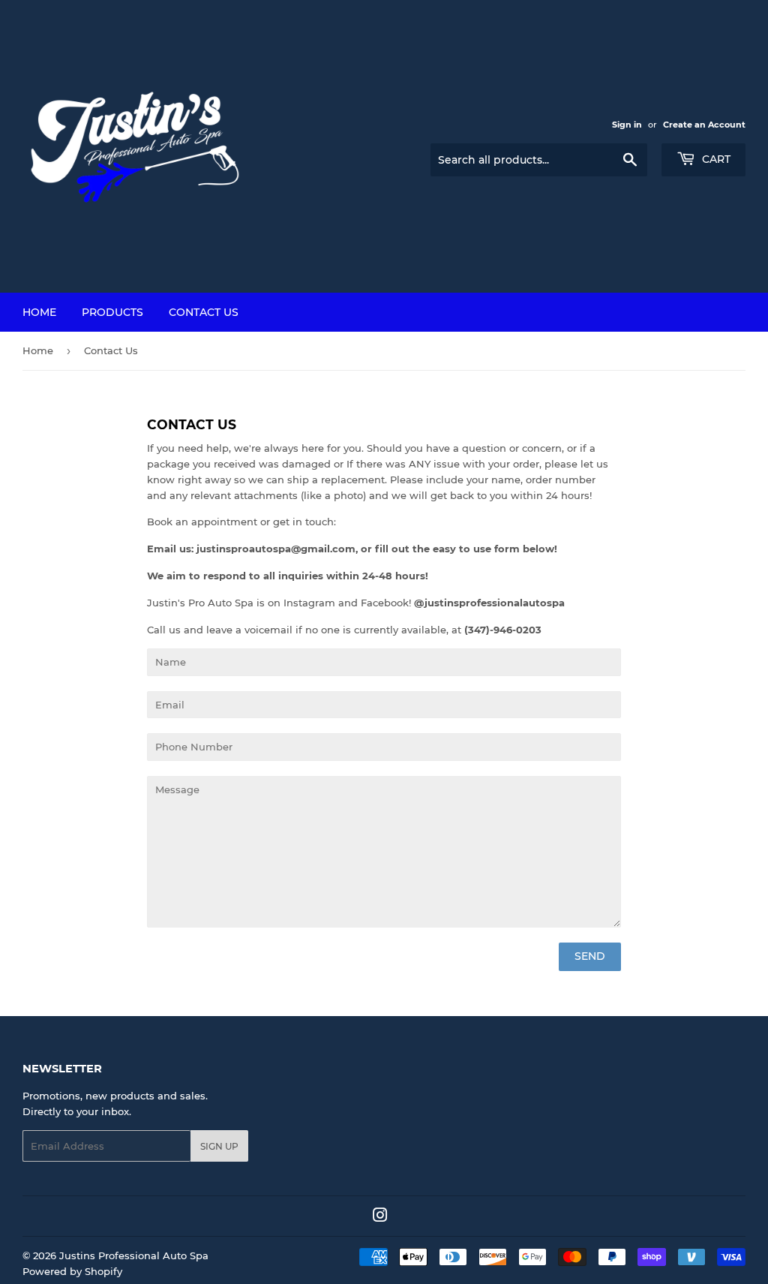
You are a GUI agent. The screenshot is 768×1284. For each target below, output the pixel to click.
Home (39, 312)
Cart (714, 159)
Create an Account (704, 124)
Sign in (627, 124)
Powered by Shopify (72, 1271)
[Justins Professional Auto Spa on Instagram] (380, 1217)
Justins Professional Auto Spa (133, 1255)
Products (112, 312)
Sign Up (219, 1146)
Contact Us (203, 312)
